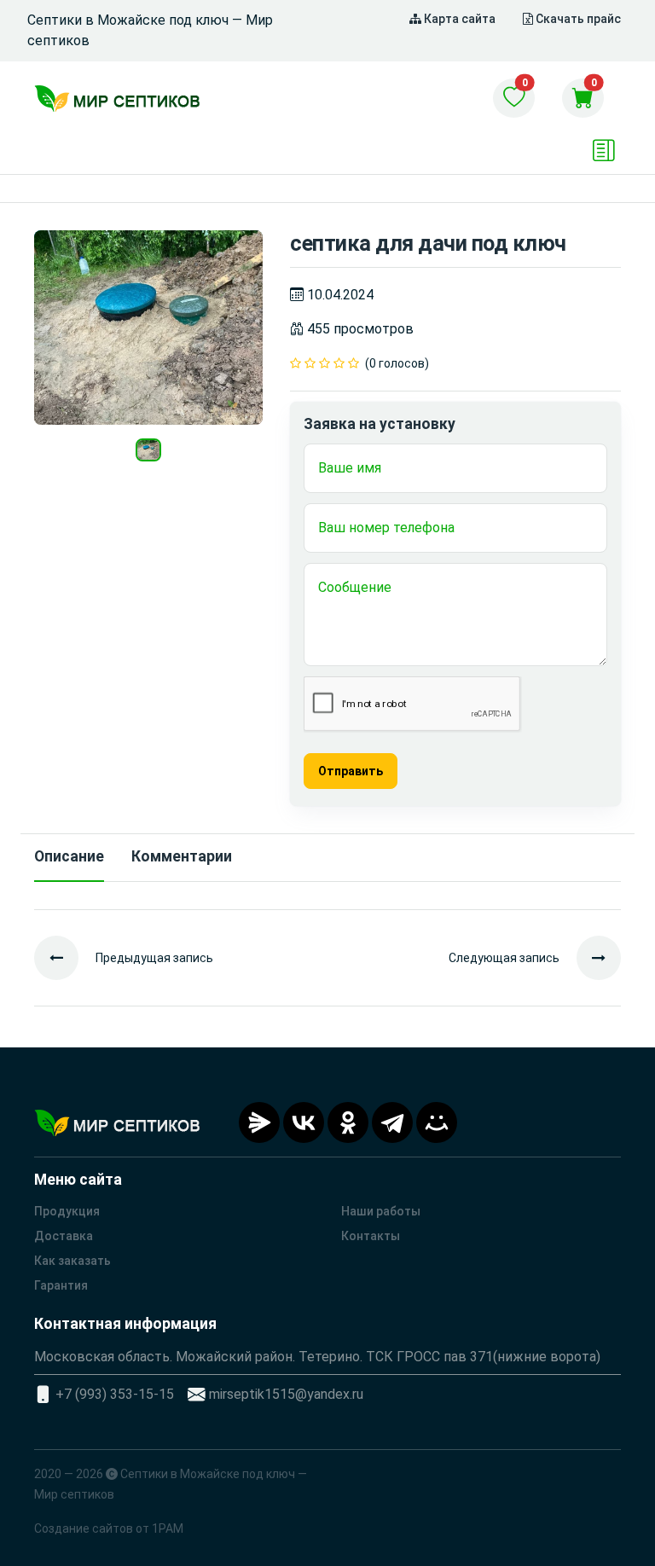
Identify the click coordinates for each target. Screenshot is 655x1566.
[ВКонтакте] (303, 1122)
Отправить (350, 771)
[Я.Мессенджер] (259, 1122)
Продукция (67, 1211)
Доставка (63, 1236)
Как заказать (72, 1260)
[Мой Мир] (436, 1122)
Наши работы (380, 1211)
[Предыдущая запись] (65, 958)
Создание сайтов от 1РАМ (108, 1528)
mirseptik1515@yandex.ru (286, 1394)
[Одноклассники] (348, 1122)
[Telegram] (392, 1122)
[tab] (69, 858)
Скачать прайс (577, 19)
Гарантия (61, 1285)
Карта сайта (458, 19)
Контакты (370, 1236)
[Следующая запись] (590, 958)
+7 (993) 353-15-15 (114, 1394)
